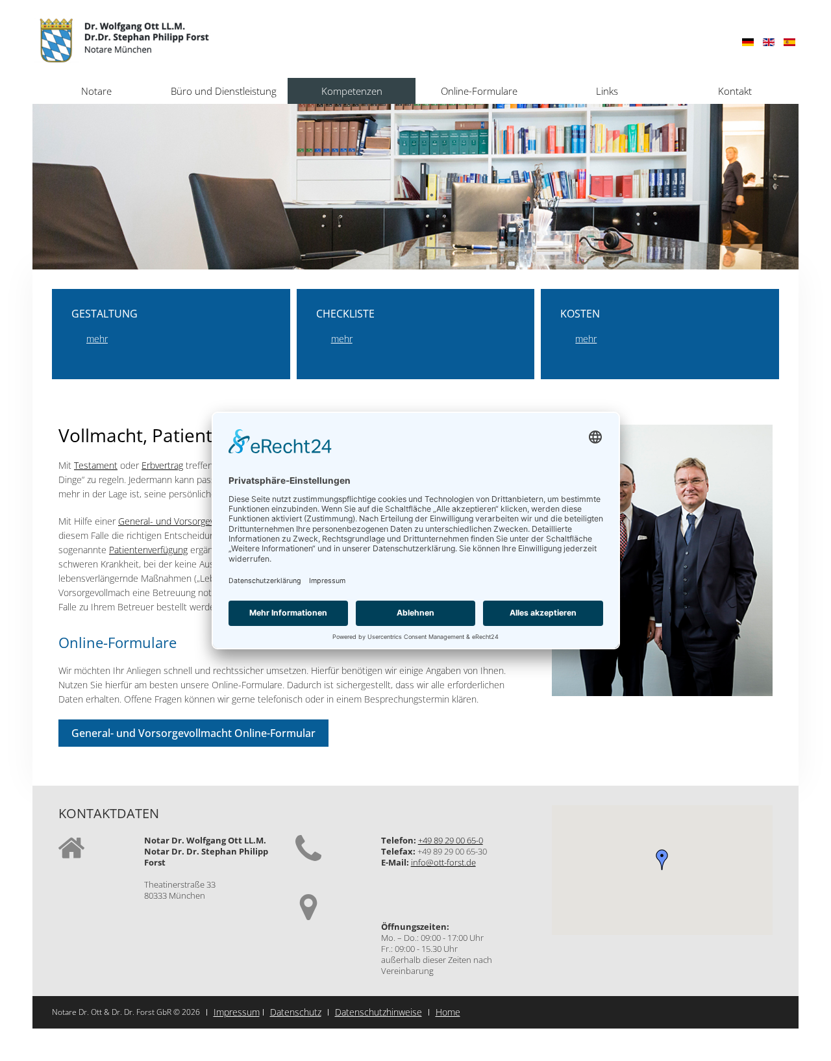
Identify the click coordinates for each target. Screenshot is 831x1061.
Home (448, 1012)
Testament (96, 465)
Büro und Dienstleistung (224, 90)
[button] (662, 859)
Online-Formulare (479, 90)
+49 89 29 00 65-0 (450, 840)
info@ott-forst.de (443, 862)
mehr (97, 338)
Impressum (237, 1012)
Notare (96, 90)
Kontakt (735, 90)
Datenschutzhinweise (378, 1012)
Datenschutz (295, 1012)
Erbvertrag (162, 465)
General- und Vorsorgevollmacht (183, 521)
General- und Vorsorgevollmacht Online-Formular (193, 733)
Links (607, 90)
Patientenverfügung (148, 549)
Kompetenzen (351, 90)
